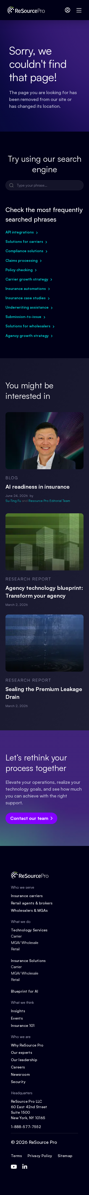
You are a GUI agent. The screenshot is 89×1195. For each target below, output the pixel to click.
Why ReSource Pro (27, 1045)
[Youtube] (13, 1166)
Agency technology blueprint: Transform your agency (44, 591)
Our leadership (24, 1059)
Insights (18, 1011)
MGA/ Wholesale (24, 942)
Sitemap (65, 1155)
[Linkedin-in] (24, 1166)
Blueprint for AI (24, 991)
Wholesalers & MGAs (29, 910)
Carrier (16, 936)
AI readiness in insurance (37, 486)
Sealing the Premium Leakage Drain (43, 693)
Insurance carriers (27, 895)
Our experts (21, 1052)
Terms (16, 1155)
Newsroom (20, 1074)
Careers (18, 1067)
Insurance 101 (23, 1025)
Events (17, 1018)
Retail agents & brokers (31, 903)
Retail (15, 949)
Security (18, 1081)
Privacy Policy (40, 1155)
